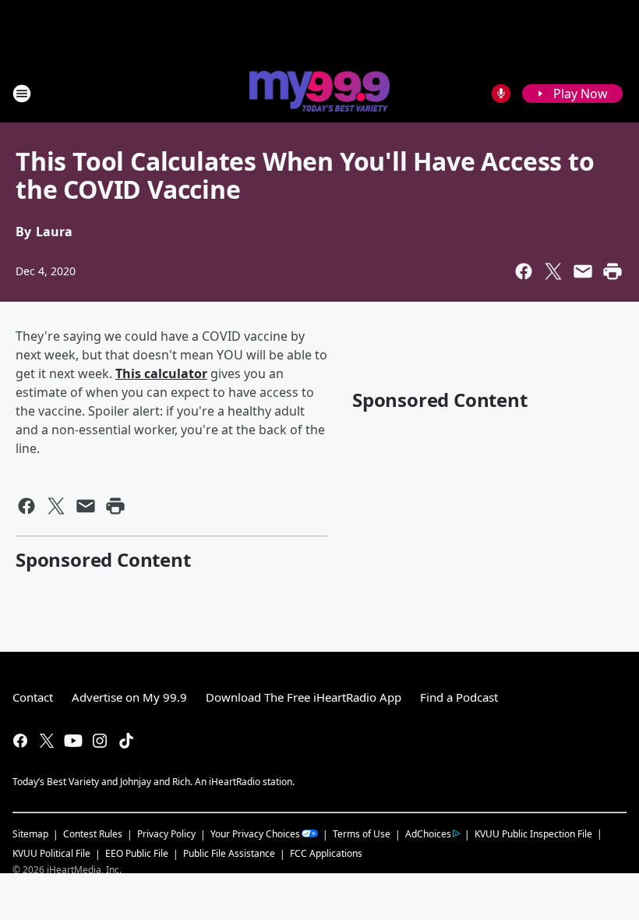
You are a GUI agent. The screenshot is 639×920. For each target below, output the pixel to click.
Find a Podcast (459, 697)
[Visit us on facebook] (20, 740)
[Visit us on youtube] (73, 740)
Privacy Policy (166, 833)
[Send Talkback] (501, 93)
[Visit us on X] (46, 740)
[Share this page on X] (553, 271)
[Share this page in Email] (583, 271)
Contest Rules (92, 833)
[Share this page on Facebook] (524, 271)
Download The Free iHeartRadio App (303, 697)
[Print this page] (612, 271)
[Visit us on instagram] (99, 740)
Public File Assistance (229, 853)
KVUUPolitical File (51, 853)
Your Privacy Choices (255, 833)
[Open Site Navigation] (21, 93)
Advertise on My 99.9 (129, 697)
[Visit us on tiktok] (126, 740)
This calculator (161, 373)
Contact (32, 697)
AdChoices (428, 833)
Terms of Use (361, 833)
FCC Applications (326, 853)
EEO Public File (136, 853)
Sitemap (30, 833)
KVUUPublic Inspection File (533, 833)
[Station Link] (319, 93)
